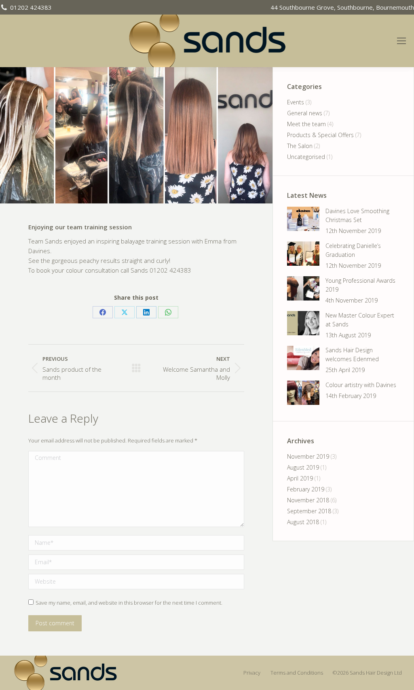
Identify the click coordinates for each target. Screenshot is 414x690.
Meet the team (306, 124)
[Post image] (303, 219)
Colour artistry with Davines (360, 385)
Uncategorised (306, 157)
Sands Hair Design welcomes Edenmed (352, 354)
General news (304, 113)
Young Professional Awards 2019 (360, 285)
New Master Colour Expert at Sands (359, 319)
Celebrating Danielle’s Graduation (353, 250)
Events (295, 102)
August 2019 (303, 467)
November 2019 (308, 456)
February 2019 (305, 489)
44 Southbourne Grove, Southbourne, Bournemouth (342, 7)
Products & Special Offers (320, 135)
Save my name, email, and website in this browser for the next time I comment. (129, 602)
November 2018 (308, 500)
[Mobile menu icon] (405, 41)
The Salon (300, 146)
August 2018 (303, 522)
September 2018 (309, 511)
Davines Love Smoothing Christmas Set (357, 215)
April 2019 (300, 478)
